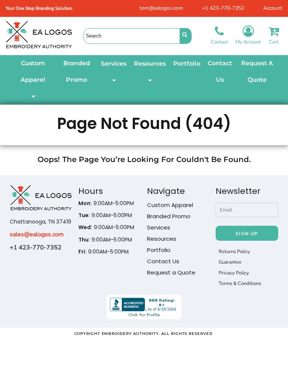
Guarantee (230, 262)
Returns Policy (234, 251)
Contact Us (163, 261)
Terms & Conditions (240, 283)
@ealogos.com (44, 234)
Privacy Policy (234, 273)
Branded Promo (168, 216)
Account (272, 8)
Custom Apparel (170, 205)
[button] (32, 80)
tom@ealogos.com (161, 8)
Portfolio (159, 250)
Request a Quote (171, 272)
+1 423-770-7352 (223, 8)
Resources (161, 239)
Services (158, 227)
